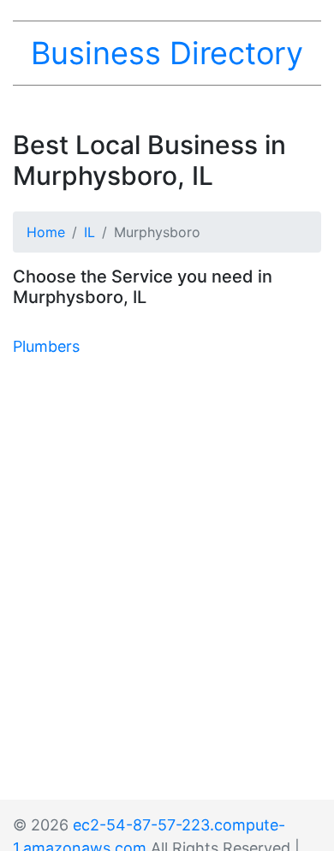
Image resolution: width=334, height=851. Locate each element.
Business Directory (167, 53)
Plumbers (46, 346)
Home (46, 232)
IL (89, 232)
